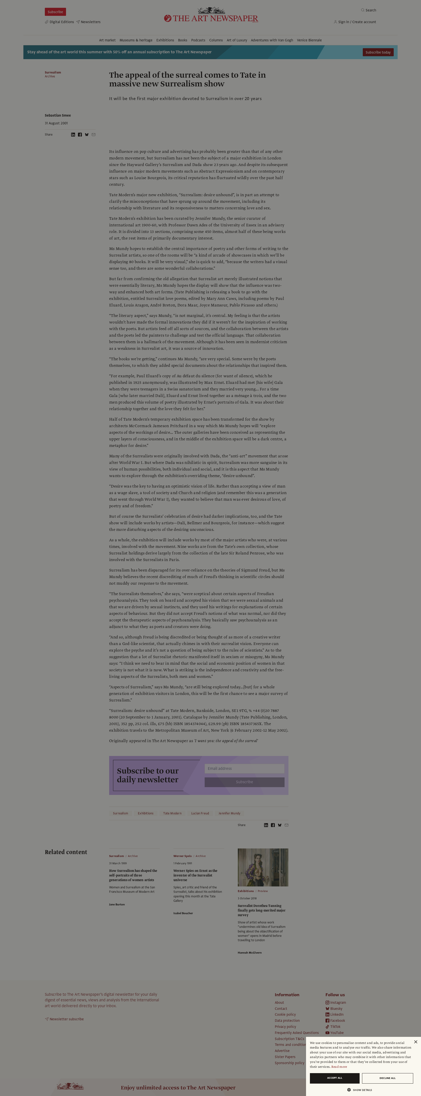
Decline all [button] (388, 1078)
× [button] (415, 1042)
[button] (361, 1090)
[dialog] (363, 1066)
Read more (339, 1067)
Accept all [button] (334, 1078)
